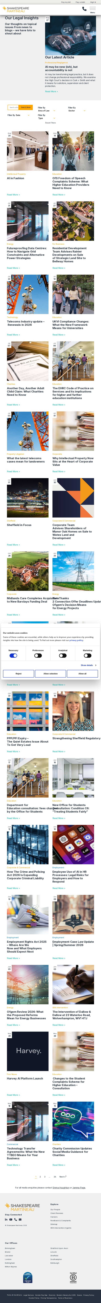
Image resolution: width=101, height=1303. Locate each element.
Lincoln (53, 1252)
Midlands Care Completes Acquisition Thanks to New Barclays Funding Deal (38, 600)
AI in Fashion (16, 178)
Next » (62, 1177)
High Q (93, 2)
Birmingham (10, 1248)
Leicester (9, 1256)
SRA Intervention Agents (60, 1228)
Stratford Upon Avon (59, 1248)
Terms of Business (65, 1298)
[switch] (38, 655)
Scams (79, 1295)
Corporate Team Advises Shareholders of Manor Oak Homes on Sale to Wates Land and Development (72, 531)
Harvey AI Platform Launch (25, 1078)
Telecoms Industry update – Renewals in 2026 (25, 323)
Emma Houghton (61, 1187)
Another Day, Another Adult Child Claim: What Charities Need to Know (25, 391)
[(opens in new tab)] (73, 1278)
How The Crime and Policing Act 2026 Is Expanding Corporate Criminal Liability (26, 875)
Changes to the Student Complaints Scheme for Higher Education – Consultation (68, 1083)
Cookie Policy (34, 1298)
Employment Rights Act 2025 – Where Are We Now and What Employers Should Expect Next (27, 946)
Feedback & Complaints (60, 1220)
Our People (55, 1209)
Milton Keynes (11, 1267)
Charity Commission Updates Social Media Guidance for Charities (72, 1152)
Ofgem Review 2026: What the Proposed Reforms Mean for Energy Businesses (27, 1015)
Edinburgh (54, 1263)
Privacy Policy (88, 1295)
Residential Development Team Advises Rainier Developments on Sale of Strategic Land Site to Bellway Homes (69, 255)
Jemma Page (78, 1187)
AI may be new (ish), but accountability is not (61, 68)
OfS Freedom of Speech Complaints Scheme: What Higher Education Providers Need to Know (70, 183)
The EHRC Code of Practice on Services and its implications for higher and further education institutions (73, 393)
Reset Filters (50, 123)
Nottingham (10, 1263)
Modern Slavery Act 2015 (66, 1295)
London (8, 1259)
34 (55, 1177)
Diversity (52, 1295)
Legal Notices (28, 1295)
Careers (53, 1217)
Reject (18, 674)
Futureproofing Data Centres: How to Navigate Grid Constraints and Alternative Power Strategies (27, 253)
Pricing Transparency (49, 1298)
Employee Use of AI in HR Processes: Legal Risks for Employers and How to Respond (70, 876)
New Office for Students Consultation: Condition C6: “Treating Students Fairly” (70, 808)
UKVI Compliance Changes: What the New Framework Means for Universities (70, 325)
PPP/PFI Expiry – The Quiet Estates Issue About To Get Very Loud (27, 741)
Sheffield (54, 1256)
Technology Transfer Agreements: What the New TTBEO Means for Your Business (26, 1153)
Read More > (51, 91)
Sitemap (53, 1224)
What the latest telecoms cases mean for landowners (26, 460)
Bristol (7, 1252)
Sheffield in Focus (19, 525)
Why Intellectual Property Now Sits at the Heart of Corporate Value (73, 461)
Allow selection (51, 674)
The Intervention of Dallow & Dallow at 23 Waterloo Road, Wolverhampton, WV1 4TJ (71, 1015)
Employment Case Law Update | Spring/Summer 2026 (73, 943)
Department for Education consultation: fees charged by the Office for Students (32, 808)
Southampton (56, 1259)
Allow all (82, 674)
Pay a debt (80, 2)
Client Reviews (56, 1213)
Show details (87, 665)
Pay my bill (66, 2)
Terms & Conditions (14, 1295)
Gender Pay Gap (41, 1295)
